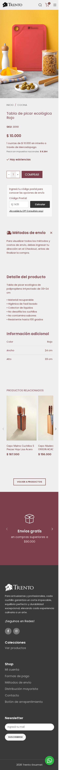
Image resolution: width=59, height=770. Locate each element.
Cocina (22, 105)
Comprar (32, 175)
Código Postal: (18, 198)
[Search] (40, 5)
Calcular (40, 204)
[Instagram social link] (16, 631)
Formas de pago (17, 676)
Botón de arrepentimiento (24, 702)
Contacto (12, 695)
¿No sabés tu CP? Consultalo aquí (26, 211)
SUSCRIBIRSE (15, 737)
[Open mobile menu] (55, 5)
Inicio (10, 105)
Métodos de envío (18, 682)
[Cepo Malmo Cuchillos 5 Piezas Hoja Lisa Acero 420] (22, 418)
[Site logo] (12, 4)
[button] (3, 54)
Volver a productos (29, 481)
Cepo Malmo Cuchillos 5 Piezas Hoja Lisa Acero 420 (20, 449)
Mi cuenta (12, 669)
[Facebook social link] (8, 631)
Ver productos (15, 648)
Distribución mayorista (21, 689)
